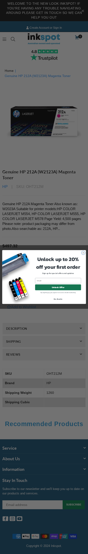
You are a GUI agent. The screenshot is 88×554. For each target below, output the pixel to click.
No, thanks (58, 298)
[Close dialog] (83, 253)
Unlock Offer (58, 287)
